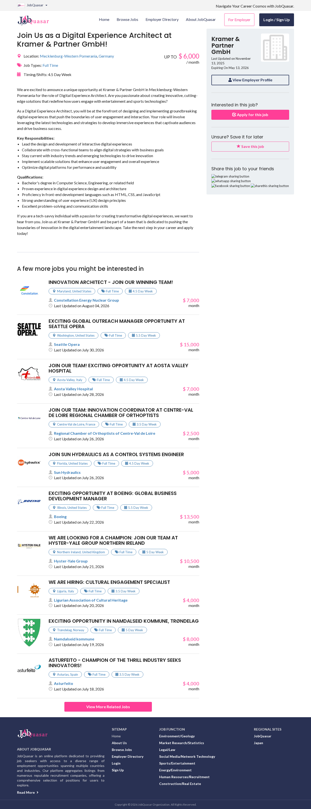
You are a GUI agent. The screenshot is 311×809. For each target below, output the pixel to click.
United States (81, 291)
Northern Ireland (69, 552)
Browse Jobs (122, 750)
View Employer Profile (252, 79)
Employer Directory (127, 756)
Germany (106, 56)
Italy (79, 380)
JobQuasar (262, 736)
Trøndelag (64, 630)
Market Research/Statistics (181, 743)
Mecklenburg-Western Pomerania (68, 56)
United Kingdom (93, 552)
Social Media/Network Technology (187, 756)
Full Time (50, 65)
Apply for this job (252, 114)
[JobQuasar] (36, 18)
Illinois (61, 508)
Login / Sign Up (276, 19)
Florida (62, 463)
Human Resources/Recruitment (184, 777)
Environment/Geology (177, 736)
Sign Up (118, 770)
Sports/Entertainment (177, 763)
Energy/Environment (175, 770)
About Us (119, 743)
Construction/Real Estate (180, 784)
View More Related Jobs (108, 706)
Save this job (252, 146)
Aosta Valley (66, 380)
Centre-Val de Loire (70, 424)
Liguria (61, 591)
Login (116, 763)
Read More (26, 792)
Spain (74, 674)
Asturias (63, 674)
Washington (65, 335)
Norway (78, 630)
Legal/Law (167, 750)
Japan (258, 743)
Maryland (64, 291)
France (90, 424)
